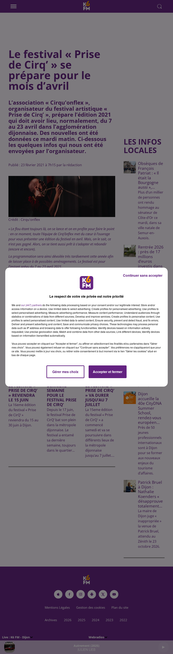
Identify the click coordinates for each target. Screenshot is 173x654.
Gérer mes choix (65, 371)
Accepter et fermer (107, 371)
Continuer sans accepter (142, 275)
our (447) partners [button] (31, 305)
